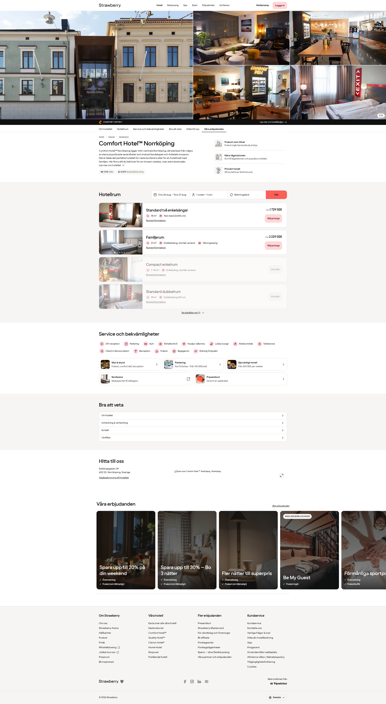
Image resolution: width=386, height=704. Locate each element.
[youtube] (206, 681)
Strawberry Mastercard (211, 628)
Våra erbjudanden (214, 129)
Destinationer (156, 628)
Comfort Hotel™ (157, 633)
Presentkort (204, 623)
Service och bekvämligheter (148, 129)
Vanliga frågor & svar (259, 633)
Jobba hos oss (107, 652)
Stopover (153, 652)
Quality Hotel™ (156, 637)
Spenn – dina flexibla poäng (213, 652)
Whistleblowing (107, 647)
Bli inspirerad (106, 662)
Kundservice (254, 623)
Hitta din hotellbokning (260, 637)
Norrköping (124, 137)
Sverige (111, 137)
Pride (102, 642)
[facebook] (185, 681)
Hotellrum (122, 129)
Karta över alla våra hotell (162, 623)
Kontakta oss (254, 628)
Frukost (103, 637)
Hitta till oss (192, 129)
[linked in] (199, 681)
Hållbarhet (105, 633)
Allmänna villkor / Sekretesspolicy (266, 657)
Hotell (101, 137)
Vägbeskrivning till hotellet (114, 477)
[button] (120, 215)
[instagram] (192, 681)
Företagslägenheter (209, 647)
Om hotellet (105, 129)
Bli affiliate (203, 637)
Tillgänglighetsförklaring (261, 662)
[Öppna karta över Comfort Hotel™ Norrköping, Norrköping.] (282, 475)
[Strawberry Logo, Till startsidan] (110, 5)
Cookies (251, 666)
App (249, 642)
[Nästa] (138, 215)
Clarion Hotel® (156, 642)
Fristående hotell (157, 657)
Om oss (103, 623)
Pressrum (104, 657)
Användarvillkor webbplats (262, 652)
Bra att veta (175, 129)
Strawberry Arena (109, 628)
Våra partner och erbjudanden (215, 657)
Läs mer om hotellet (110, 165)
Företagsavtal (205, 642)
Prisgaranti (253, 647)
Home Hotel (155, 647)
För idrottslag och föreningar (214, 633)
